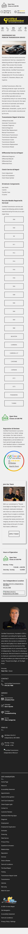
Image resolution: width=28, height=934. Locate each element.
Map (25, 30)
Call (7, 30)
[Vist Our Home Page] (14, 20)
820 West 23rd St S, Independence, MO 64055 (13, 584)
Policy (7, 921)
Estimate (20, 30)
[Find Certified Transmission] (14, 592)
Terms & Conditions (7, 918)
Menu (2, 30)
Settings (13, 921)
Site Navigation (5, 910)
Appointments (5, 793)
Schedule (13, 30)
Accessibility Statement (8, 914)
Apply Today (14, 534)
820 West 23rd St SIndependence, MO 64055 (12, 736)
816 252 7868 (7, 587)
